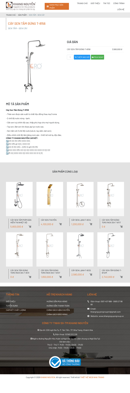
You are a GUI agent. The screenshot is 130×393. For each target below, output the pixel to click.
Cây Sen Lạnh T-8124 (81, 220)
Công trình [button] (118, 3)
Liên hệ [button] (120, 9)
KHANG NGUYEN (47, 377)
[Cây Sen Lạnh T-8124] (80, 199)
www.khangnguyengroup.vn (111, 316)
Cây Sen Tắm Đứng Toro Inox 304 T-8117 (111, 221)
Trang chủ (11, 15)
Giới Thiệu (10, 301)
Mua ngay (98, 57)
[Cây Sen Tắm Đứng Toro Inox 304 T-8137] (49, 249)
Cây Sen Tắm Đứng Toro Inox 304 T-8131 (19, 271)
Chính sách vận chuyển (58, 310)
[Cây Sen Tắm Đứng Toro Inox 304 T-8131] (19, 249)
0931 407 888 (106, 301)
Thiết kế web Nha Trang (92, 377)
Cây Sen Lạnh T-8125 (81, 270)
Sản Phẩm (22, 15)
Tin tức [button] (106, 3)
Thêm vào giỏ (83, 57)
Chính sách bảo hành (57, 314)
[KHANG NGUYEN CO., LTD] (21, 6)
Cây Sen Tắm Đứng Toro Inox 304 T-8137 (50, 271)
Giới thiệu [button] (95, 3)
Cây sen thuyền (48, 220)
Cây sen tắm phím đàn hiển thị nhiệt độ (20, 221)
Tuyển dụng (12, 305)
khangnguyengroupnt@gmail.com (106, 312)
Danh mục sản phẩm (56, 6)
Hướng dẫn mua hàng (57, 301)
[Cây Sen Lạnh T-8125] (80, 249)
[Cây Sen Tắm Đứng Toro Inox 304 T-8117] (110, 199)
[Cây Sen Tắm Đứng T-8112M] (110, 249)
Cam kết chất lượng (16, 310)
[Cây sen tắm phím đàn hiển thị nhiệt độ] (19, 199)
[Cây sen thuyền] (49, 199)
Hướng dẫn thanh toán (58, 305)
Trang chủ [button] (82, 3)
